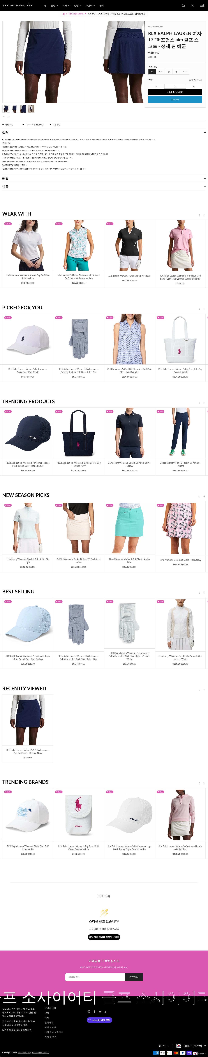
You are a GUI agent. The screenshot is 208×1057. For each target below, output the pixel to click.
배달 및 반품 (50, 1027)
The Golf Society (24, 1053)
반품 (5, 186)
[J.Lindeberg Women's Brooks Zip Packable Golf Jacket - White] (114, 624)
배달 (5, 178)
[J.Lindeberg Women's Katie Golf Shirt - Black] (80, 245)
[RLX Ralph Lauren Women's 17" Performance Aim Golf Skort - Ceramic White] (165, 528)
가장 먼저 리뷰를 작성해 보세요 (104, 937)
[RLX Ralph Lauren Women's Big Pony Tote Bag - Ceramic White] (114, 339)
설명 (5, 132)
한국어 (162, 1046)
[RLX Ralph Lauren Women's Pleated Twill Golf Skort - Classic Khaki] (165, 815)
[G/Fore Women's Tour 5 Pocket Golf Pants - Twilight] (114, 433)
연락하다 (49, 1022)
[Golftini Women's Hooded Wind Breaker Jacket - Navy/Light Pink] (165, 433)
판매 (101, 5)
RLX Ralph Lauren (76, 14)
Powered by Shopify (40, 1053)
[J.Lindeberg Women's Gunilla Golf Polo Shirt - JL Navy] (63, 433)
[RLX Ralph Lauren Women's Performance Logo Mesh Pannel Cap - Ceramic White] (63, 815)
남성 (47, 1013)
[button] (6, 109)
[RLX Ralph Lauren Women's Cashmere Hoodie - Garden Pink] (114, 815)
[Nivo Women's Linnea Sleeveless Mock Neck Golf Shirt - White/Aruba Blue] (29, 245)
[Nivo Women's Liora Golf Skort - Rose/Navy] (114, 528)
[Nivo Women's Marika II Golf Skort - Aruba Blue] (63, 528)
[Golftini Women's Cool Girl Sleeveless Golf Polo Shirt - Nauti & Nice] (63, 339)
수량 (150, 79)
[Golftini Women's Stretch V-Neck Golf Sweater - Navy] (165, 339)
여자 (47, 1017)
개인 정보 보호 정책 (54, 1032)
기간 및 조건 (50, 1037)
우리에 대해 (50, 1008)
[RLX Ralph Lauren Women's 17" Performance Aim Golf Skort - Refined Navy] (27, 720)
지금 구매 (175, 99)
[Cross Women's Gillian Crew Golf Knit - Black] (165, 625)
